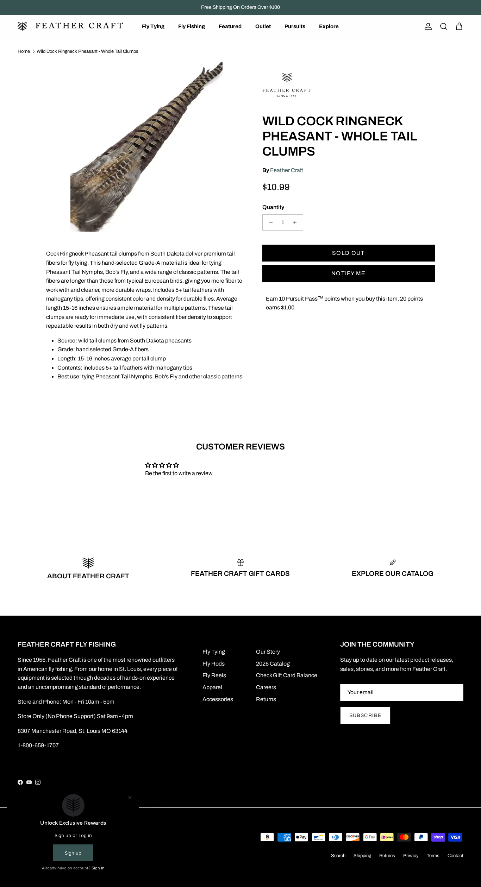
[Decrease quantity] (269, 222)
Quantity (273, 207)
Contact (455, 855)
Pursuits (295, 26)
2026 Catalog (273, 664)
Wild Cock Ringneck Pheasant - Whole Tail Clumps (87, 51)
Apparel (212, 687)
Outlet (263, 26)
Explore (329, 26)
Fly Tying (153, 26)
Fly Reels (214, 675)
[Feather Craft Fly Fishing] (70, 26)
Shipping (362, 855)
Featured (230, 26)
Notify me (348, 273)
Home (24, 51)
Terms (433, 855)
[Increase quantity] (297, 222)
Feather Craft (286, 170)
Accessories (217, 699)
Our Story (268, 652)
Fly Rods (213, 664)
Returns (266, 699)
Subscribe (365, 715)
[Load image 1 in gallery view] (146, 147)
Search (338, 855)
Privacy (411, 855)
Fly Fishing (191, 26)
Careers (266, 687)
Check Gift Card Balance (286, 675)
